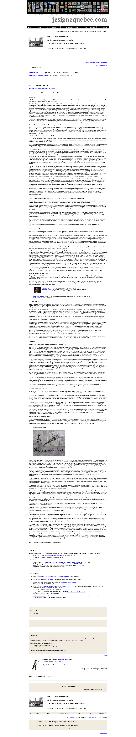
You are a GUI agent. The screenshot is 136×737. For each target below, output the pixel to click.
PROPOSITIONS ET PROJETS (72, 27)
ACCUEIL (30, 27)
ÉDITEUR (92, 27)
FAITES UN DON (103, 27)
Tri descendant (92, 717)
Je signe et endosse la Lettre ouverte (43, 676)
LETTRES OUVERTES (52, 27)
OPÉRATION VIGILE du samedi (37, 72)
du (39, 75)
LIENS (86, 27)
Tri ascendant (71, 717)
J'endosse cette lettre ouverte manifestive (96, 62)
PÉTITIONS (38, 27)
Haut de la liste (103, 733)
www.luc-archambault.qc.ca (56, 723)
